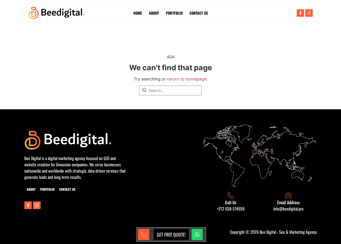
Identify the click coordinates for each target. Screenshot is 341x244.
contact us (199, 13)
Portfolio (174, 13)
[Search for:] (170, 90)
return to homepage (186, 79)
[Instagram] (309, 13)
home (137, 13)
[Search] (144, 91)
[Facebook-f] (300, 13)
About (154, 13)
